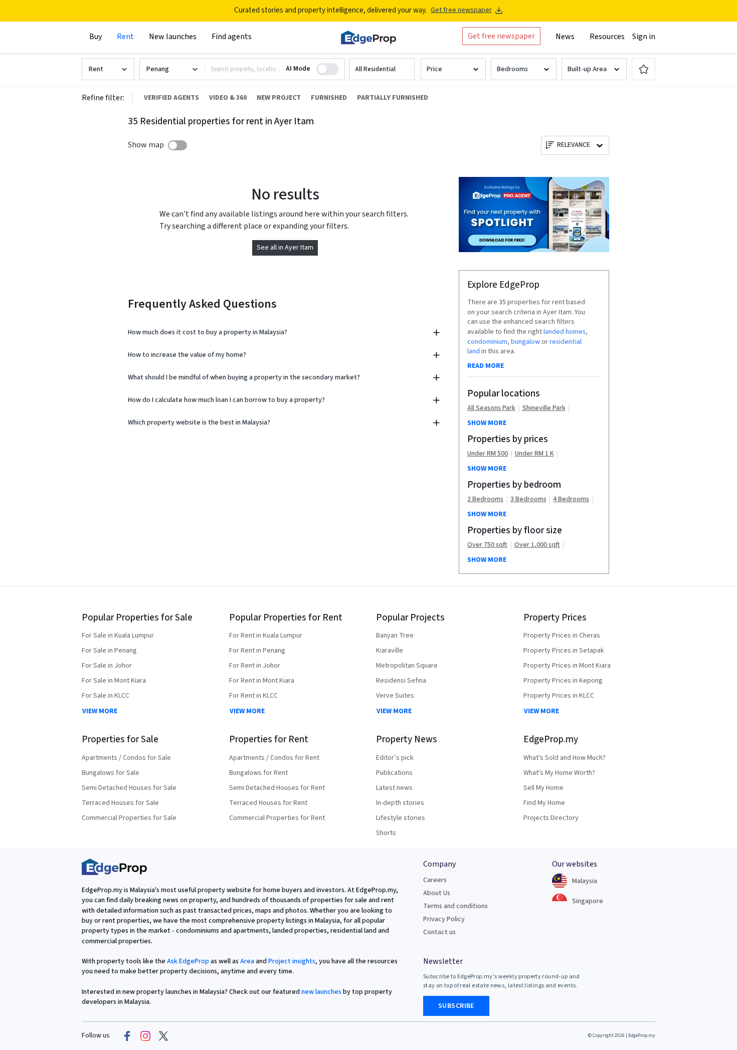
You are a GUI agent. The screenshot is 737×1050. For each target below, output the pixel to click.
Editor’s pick (395, 758)
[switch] (177, 145)
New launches (173, 36)
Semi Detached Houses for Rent (277, 788)
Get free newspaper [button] (501, 36)
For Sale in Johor (107, 666)
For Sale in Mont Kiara (114, 681)
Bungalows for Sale (110, 773)
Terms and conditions (455, 906)
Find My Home (544, 803)
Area (246, 961)
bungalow (525, 342)
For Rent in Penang (257, 651)
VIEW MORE (99, 711)
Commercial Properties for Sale (129, 818)
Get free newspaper (461, 10)
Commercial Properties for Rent (277, 818)
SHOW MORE (486, 423)
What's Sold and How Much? (564, 758)
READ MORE (485, 365)
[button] (382, 69)
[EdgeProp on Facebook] (127, 1036)
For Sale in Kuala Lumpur (118, 636)
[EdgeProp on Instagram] (145, 1036)
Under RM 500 (487, 454)
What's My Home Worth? (559, 773)
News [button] (565, 36)
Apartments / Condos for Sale (126, 758)
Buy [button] (95, 36)
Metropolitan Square (407, 666)
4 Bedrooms (571, 499)
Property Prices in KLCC (558, 696)
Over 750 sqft (487, 545)
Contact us (439, 932)
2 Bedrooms (485, 499)
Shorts (386, 833)
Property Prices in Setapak (563, 651)
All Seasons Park (491, 408)
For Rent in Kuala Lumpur (265, 636)
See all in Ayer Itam (285, 248)
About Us (436, 893)
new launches (321, 992)
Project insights (291, 961)
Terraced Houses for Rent (268, 803)
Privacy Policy (444, 919)
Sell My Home (543, 788)
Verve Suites (395, 696)
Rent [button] (125, 36)
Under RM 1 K (534, 454)
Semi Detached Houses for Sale (129, 788)
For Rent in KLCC (253, 696)
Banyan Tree (395, 636)
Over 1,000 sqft (537, 545)
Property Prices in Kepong (563, 681)
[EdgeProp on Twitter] (163, 1036)
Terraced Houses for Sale (120, 803)
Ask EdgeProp (188, 961)
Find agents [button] (232, 36)
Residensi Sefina (401, 681)
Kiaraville (389, 651)
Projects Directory (551, 818)
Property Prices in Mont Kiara (567, 666)
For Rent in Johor (254, 666)
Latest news (394, 788)
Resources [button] (607, 36)
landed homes (564, 332)
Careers (435, 880)
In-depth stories (400, 803)
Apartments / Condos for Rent (274, 758)
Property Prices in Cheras (561, 636)
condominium (487, 342)
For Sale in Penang (109, 651)
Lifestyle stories (400, 818)
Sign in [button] (643, 36)
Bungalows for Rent (258, 773)
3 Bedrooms (528, 499)
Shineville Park (544, 408)
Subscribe (456, 1006)
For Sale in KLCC (105, 696)
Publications (394, 773)
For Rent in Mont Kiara (261, 681)
